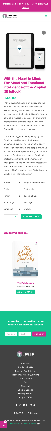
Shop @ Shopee (25, 393)
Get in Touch (25, 378)
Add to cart (31, 216)
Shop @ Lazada (25, 390)
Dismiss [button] (25, 7)
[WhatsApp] (27, 405)
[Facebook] (17, 405)
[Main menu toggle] (46, 16)
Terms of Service (30, 423)
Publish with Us (25, 367)
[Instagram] (20, 405)
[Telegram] (31, 405)
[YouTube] (24, 405)
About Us (25, 363)
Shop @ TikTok (26, 397)
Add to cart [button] (25, 292)
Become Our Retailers (25, 371)
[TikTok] (34, 405)
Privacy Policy (15, 423)
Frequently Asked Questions (25, 375)
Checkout (25, 386)
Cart (25, 382)
